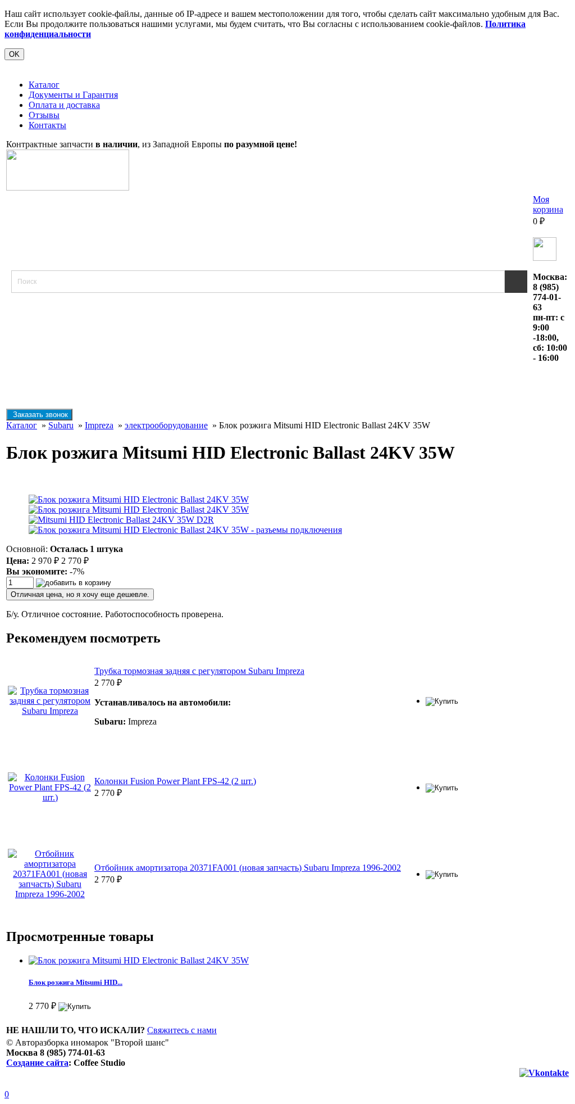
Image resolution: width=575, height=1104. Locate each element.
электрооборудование (166, 425)
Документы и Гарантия (73, 94)
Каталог (44, 84)
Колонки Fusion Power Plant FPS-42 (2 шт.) (175, 781)
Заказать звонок (39, 414)
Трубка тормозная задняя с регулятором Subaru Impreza (199, 671)
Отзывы (44, 115)
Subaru (61, 425)
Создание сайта (37, 1062)
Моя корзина (548, 204)
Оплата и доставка (64, 105)
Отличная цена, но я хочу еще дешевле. (80, 594)
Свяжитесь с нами (182, 1030)
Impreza (99, 425)
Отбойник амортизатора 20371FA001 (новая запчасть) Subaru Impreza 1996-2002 (247, 867)
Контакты (47, 125)
